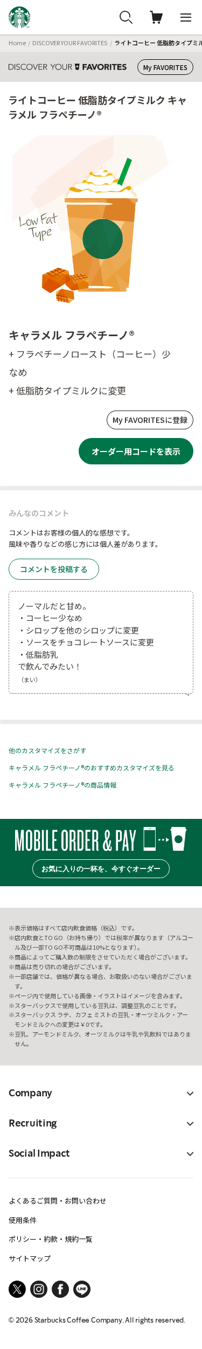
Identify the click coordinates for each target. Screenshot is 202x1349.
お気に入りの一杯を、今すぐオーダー (101, 869)
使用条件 (23, 1220)
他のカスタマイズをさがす (47, 750)
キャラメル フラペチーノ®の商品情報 (62, 784)
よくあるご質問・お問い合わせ (58, 1200)
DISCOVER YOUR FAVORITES (69, 42)
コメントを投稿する (54, 569)
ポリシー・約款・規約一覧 (51, 1239)
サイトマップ (30, 1258)
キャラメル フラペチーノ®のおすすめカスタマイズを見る (92, 767)
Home (17, 42)
